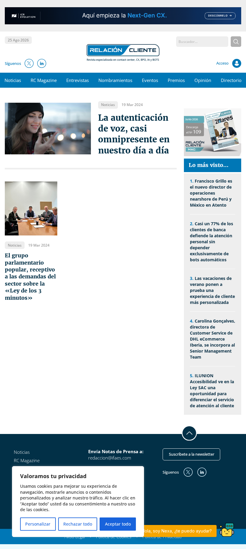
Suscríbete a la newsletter (191, 454)
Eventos (150, 80)
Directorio (231, 80)
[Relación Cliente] (123, 52)
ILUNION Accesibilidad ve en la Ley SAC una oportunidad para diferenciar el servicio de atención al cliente (212, 390)
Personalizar (37, 524)
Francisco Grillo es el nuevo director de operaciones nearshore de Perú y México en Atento (211, 193)
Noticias (12, 80)
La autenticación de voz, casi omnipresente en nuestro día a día (134, 134)
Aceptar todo (118, 524)
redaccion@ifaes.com (109, 458)
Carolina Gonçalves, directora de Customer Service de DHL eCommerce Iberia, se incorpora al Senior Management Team (212, 339)
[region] (78, 501)
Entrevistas (77, 80)
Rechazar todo (77, 524)
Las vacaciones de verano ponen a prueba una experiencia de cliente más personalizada (212, 290)
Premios (176, 80)
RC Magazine (44, 80)
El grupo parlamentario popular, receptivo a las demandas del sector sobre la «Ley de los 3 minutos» (30, 276)
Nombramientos (115, 80)
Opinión (202, 80)
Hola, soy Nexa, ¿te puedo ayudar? (177, 530)
